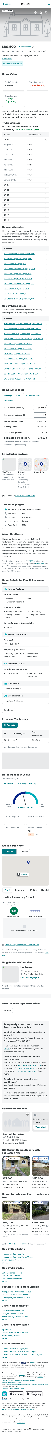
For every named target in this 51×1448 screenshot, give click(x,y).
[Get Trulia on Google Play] (34, 1393)
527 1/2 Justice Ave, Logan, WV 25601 (21, 374)
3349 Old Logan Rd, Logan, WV (18, 279)
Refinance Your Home (12, 63)
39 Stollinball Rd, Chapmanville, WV (19, 299)
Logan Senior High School (26, 1071)
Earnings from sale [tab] (13, 396)
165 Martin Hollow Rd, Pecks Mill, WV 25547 (23, 339)
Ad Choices (20, 1407)
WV (10, 1244)
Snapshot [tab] (8, 783)
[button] (49, 4)
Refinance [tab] (8, 400)
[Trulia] (4, 1393)
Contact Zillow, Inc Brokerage (13, 1388)
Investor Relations (15, 1405)
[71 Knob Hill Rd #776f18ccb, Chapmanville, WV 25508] (16, 1122)
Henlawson (7, 58)
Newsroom (5, 1405)
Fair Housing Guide (34, 1403)
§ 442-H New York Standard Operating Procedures (18, 1381)
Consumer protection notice (39, 1384)
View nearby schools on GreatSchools (22, 945)
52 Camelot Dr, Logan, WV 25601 (18, 359)
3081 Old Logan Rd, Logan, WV (17, 274)
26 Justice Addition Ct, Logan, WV (19, 269)
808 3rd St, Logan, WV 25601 (17, 354)
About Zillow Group (20, 1403)
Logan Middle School (26, 1068)
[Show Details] (45, 139)
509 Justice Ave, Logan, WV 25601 (19, 364)
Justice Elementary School (29, 1065)
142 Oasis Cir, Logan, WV (15, 264)
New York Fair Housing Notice (11, 1383)
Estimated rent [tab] (33, 395)
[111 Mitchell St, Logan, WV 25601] (16, 1210)
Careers (43, 1403)
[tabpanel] (25, 425)
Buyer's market (25, 807)
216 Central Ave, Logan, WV (16, 289)
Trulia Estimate (13, 127)
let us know (21, 1423)
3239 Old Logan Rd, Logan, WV (18, 258)
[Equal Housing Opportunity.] (30, 1429)
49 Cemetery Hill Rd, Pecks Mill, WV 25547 (23, 323)
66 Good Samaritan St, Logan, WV (19, 284)
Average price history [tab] (27, 783)
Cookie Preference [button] (31, 1407)
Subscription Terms (39, 1405)
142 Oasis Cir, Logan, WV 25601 (18, 349)
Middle (33, 890)
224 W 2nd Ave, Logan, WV (16, 294)
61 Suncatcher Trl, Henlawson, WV (19, 253)
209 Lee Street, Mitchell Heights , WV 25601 (24, 369)
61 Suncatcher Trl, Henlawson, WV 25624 (22, 328)
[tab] (10, 725)
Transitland (32, 1363)
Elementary (20, 890)
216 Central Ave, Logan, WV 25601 (19, 379)
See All (8, 1010)
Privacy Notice (11, 1407)
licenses (22, 1375)
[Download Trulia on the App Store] (16, 1393)
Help (3, 1407)
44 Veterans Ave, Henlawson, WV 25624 (22, 334)
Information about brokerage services (18, 1384)
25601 (31, 561)
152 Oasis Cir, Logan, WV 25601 (18, 344)
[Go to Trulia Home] (25, 4)
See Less (9, 710)
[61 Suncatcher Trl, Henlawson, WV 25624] (16, 1166)
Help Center (7, 1431)
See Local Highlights (29, 977)
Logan (7, 1049)
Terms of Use (27, 1405)
